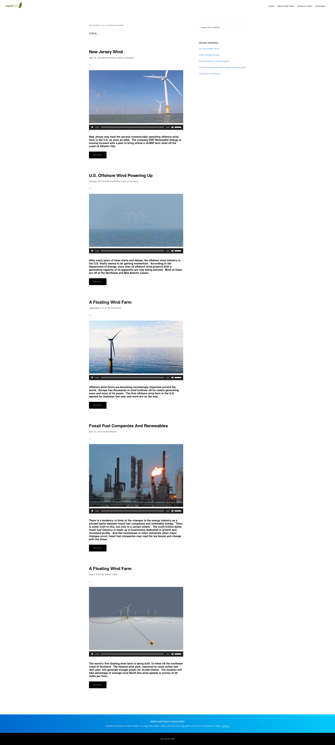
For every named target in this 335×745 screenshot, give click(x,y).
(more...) (226, 725)
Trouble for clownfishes (209, 73)
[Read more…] (100, 156)
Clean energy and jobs (209, 54)
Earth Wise (14, 5)
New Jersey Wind (106, 52)
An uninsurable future (209, 48)
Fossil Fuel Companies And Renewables (128, 426)
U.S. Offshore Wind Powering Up (121, 175)
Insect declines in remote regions (214, 61)
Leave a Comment (125, 57)
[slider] (178, 127)
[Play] (92, 127)
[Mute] (172, 127)
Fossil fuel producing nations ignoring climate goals (222, 67)
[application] (136, 127)
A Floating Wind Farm (110, 302)
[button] (328, 4)
